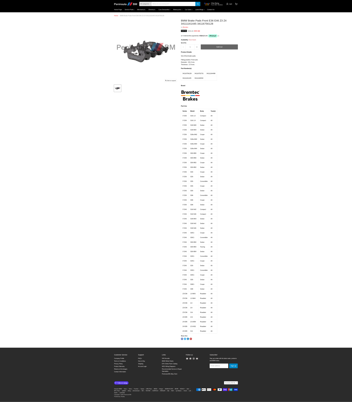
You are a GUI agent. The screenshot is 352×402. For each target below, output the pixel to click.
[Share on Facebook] (182, 339)
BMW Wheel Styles (168, 361)
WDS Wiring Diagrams (168, 366)
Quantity (183, 43)
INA (143, 390)
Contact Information (120, 371)
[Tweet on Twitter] (185, 339)
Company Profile (119, 358)
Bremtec (185, 27)
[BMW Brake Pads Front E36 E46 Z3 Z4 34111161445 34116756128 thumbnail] (117, 88)
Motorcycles (177, 9)
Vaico (125, 389)
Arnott (185, 390)
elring (129, 390)
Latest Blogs (199, 9)
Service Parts (129, 9)
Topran (142, 389)
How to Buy (141, 361)
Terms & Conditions (120, 361)
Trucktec (136, 389)
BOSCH (182, 389)
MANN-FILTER (169, 389)
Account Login (142, 366)
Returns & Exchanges (120, 369)
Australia (230, 383)
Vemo (130, 389)
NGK (172, 390)
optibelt (124, 390)
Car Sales (188, 9)
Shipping (140, 363)
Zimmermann (136, 390)
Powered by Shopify (119, 396)
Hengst (161, 389)
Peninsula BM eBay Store (169, 374)
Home (116, 15)
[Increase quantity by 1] (197, 46)
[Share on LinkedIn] (188, 339)
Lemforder (122, 392)
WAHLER (162, 390)
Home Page (118, 9)
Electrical (152, 9)
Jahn (187, 389)
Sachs (116, 392)
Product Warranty (119, 366)
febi (168, 390)
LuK (190, 390)
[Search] (197, 4)
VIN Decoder (166, 358)
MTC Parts (117, 390)
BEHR (176, 389)
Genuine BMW (118, 389)
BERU (155, 389)
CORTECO (155, 390)
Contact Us (210, 9)
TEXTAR (148, 390)
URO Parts (149, 389)
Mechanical (141, 9)
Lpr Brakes (179, 390)
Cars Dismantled (164, 9)
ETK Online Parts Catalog (169, 363)
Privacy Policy (118, 363)
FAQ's (140, 358)
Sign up (233, 366)
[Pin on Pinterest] (191, 339)
